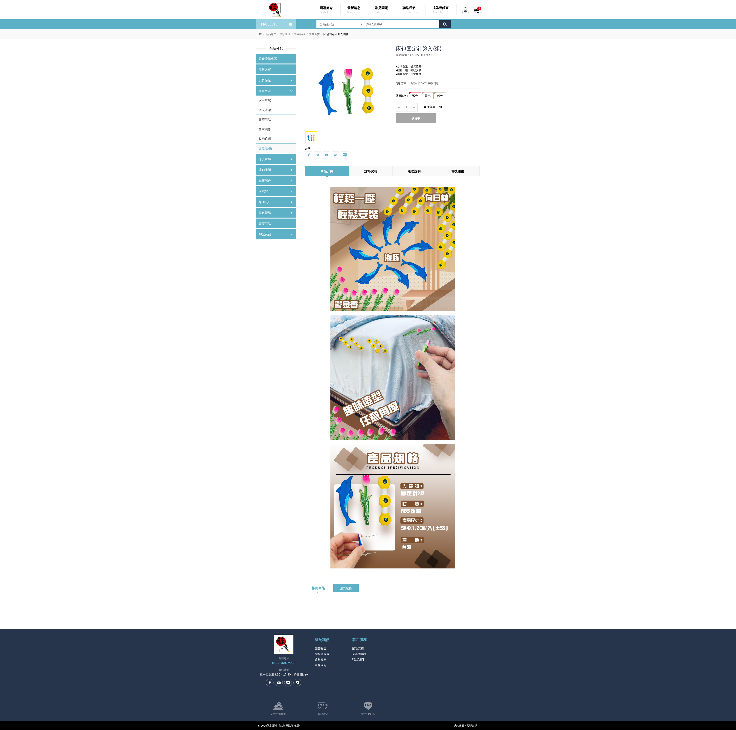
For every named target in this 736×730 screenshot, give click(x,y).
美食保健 (265, 80)
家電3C (264, 191)
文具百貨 (314, 34)
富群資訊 (472, 725)
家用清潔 (265, 100)
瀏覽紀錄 (346, 588)
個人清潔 (265, 110)
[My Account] (465, 12)
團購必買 (265, 69)
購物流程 (358, 648)
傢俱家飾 (265, 159)
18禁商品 (265, 234)
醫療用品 (265, 223)
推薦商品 (318, 588)
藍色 (415, 95)
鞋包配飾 (265, 212)
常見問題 (320, 665)
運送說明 (414, 171)
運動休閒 (265, 170)
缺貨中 (416, 118)
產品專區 (270, 34)
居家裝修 (265, 129)
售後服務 (457, 171)
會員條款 (320, 659)
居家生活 (285, 34)
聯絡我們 (358, 659)
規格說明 (370, 171)
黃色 (427, 95)
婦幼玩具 (265, 202)
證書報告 (320, 648)
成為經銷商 (359, 654)
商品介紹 (327, 171)
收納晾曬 (265, 138)
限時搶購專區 (268, 58)
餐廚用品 (265, 119)
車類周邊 (265, 180)
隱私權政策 (322, 654)
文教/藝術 (300, 34)
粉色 (440, 95)
